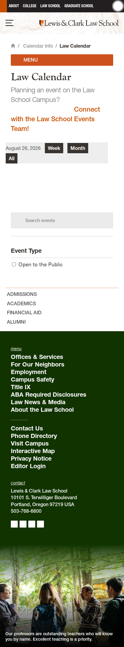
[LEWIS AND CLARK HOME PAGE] (3, 6)
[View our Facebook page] (14, 524)
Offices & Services (37, 356)
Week (54, 148)
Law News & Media (38, 402)
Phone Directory (34, 435)
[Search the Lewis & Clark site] (118, 6)
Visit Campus (30, 443)
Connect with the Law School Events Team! (55, 119)
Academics (21, 303)
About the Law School (42, 409)
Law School (50, 6)
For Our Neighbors (37, 364)
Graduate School (79, 6)
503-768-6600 (26, 511)
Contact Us (27, 428)
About (14, 6)
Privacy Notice (31, 458)
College (29, 6)
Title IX (20, 387)
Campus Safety (32, 379)
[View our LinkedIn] (31, 524)
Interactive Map (33, 451)
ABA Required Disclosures (48, 394)
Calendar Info (38, 46)
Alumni (16, 322)
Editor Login (28, 466)
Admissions (22, 294)
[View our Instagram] (23, 524)
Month (77, 148)
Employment (28, 372)
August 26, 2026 (23, 148)
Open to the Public (40, 264)
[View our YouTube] (40, 524)
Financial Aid (24, 312)
